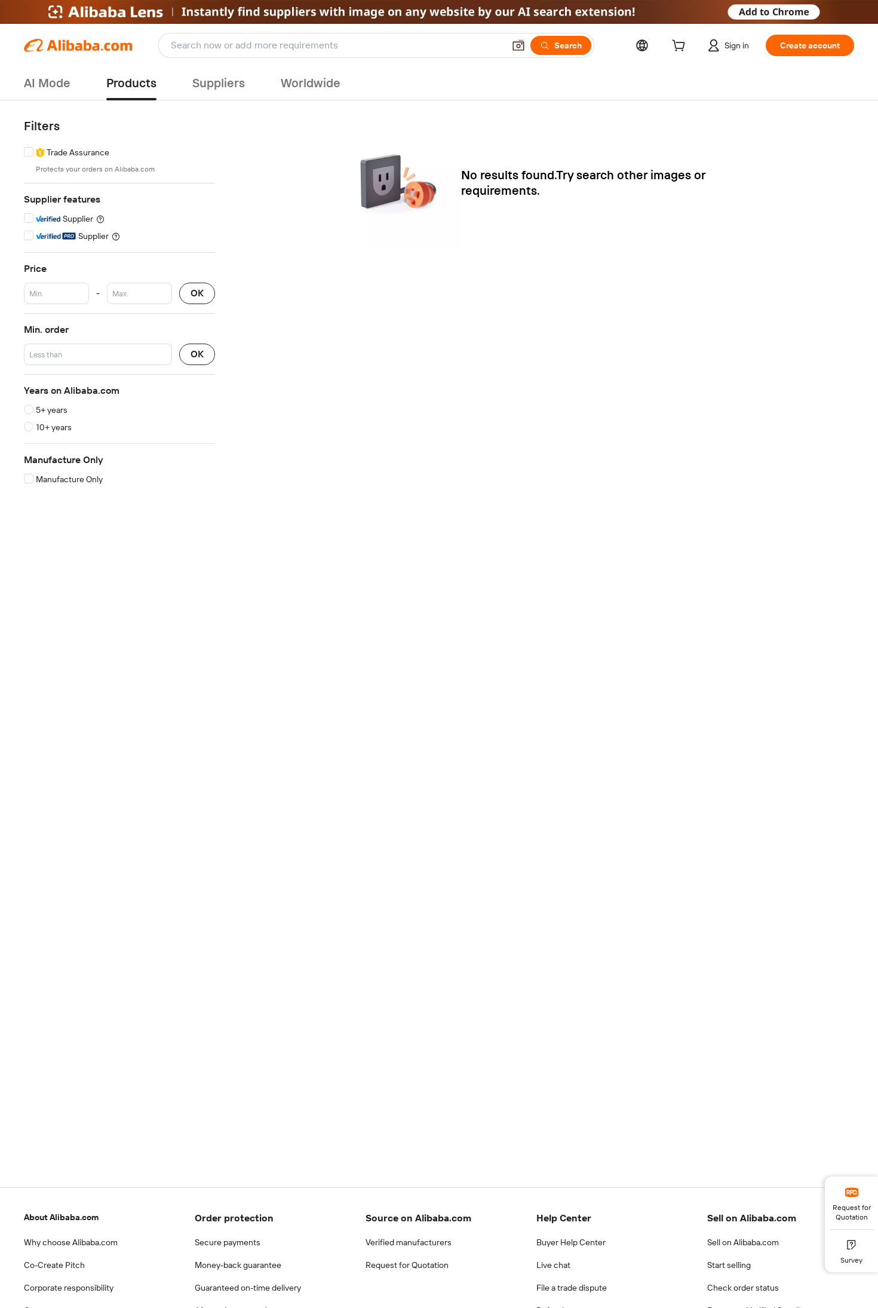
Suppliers (218, 83)
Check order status (743, 1287)
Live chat (553, 1265)
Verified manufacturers (409, 1242)
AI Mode (47, 83)
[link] (851, 1202)
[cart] (681, 47)
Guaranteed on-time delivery (248, 1287)
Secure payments (227, 1242)
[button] (518, 45)
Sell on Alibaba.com (743, 1242)
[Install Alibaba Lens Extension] (439, 12)
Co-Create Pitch (54, 1265)
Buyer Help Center (571, 1242)
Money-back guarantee (238, 1265)
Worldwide (310, 83)
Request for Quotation (407, 1265)
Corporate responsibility (68, 1287)
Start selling (729, 1265)
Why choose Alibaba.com (71, 1242)
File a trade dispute (571, 1287)
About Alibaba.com (61, 1217)
